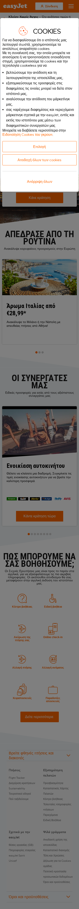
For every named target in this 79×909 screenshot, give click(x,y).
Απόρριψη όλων (39, 182)
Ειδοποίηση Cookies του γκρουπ (27, 134)
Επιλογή (39, 147)
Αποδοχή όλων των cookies (39, 160)
